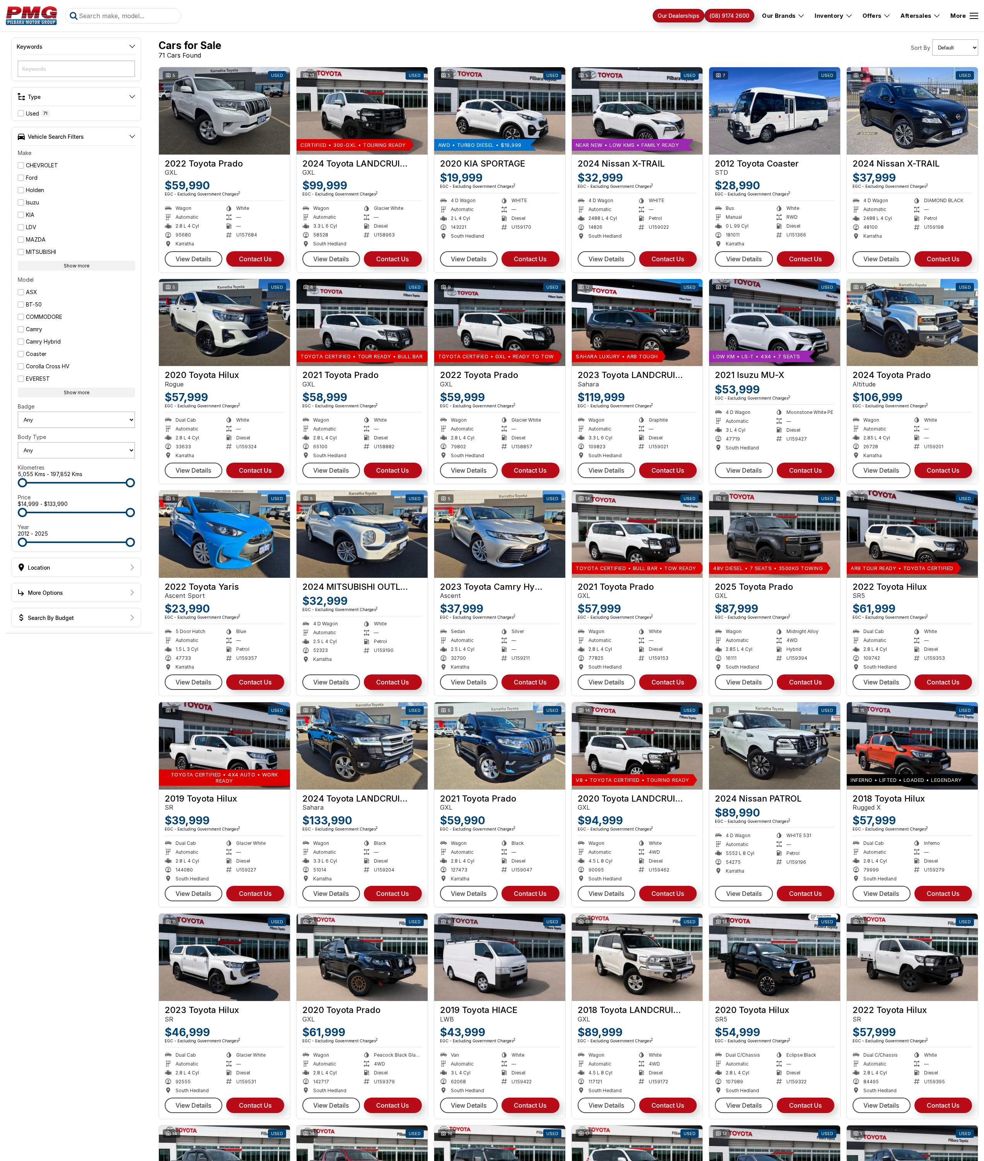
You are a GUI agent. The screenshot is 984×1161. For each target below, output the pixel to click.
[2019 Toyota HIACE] (499, 957)
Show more (76, 266)
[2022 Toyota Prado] (224, 111)
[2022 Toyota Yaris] (224, 534)
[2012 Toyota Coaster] (774, 111)
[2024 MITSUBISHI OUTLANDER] (362, 534)
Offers (872, 15)
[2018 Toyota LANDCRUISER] (637, 957)
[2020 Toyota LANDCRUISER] (637, 746)
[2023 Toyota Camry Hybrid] (499, 534)
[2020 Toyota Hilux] (224, 322)
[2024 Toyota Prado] (912, 322)
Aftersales (915, 15)
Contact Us (255, 259)
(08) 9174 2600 (729, 15)
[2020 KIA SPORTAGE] (499, 111)
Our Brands (778, 15)
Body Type (32, 437)
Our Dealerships (678, 15)
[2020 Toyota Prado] (362, 957)
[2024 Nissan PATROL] (774, 746)
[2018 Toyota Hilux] (912, 746)
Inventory (829, 15)
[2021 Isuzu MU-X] (774, 322)
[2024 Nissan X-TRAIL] (637, 111)
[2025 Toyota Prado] (774, 534)
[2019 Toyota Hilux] (224, 746)
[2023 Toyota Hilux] (224, 957)
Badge (26, 406)
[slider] (22, 482)
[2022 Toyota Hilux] (912, 534)
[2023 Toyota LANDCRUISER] (637, 322)
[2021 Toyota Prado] (362, 322)
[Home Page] (31, 16)
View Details (193, 259)
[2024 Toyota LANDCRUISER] (362, 111)
